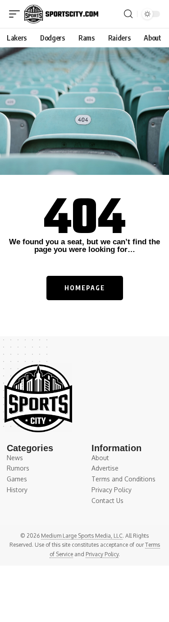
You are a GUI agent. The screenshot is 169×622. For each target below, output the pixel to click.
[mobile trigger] (16, 14)
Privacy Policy (102, 554)
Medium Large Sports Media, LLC (82, 535)
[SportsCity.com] (61, 14)
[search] (128, 14)
